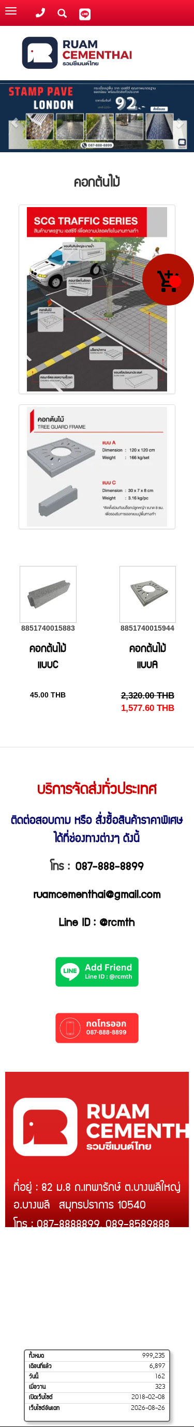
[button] (14, 117)
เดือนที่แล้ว (40, 1366)
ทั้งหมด (36, 1356)
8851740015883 (48, 628)
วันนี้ (33, 1376)
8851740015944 (147, 628)
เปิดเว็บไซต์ (41, 1397)
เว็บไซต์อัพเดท (44, 1408)
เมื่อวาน (37, 1387)
